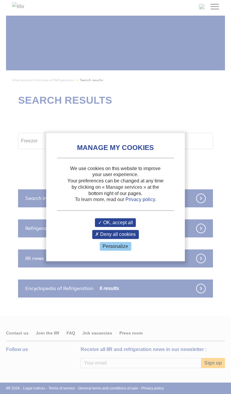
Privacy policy (140, 199)
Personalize (115, 246)
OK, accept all (117, 222)
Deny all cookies (117, 234)
